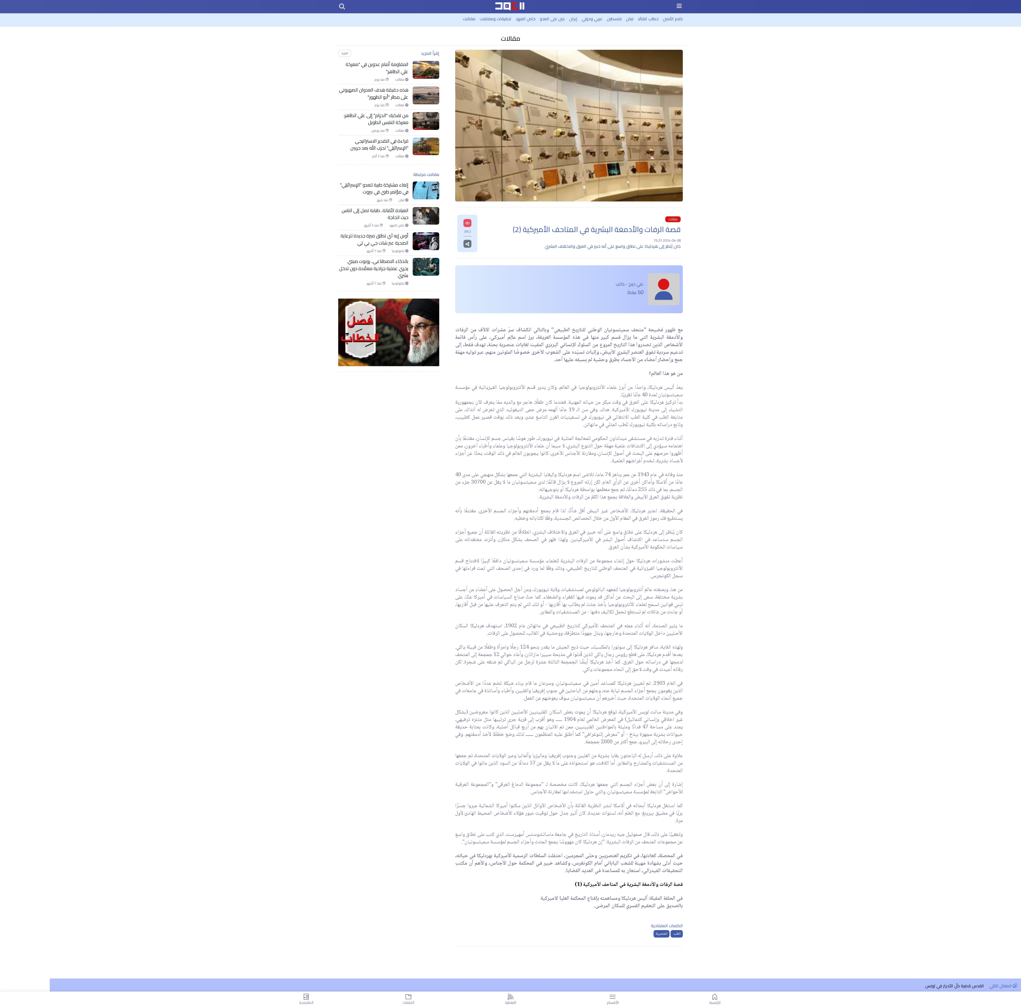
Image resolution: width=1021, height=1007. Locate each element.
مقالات (469, 18)
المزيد (344, 53)
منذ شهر (383, 200)
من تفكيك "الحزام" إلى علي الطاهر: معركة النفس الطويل (376, 119)
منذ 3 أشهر (372, 225)
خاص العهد (525, 18)
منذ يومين (378, 130)
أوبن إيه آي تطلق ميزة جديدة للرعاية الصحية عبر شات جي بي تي (374, 239)
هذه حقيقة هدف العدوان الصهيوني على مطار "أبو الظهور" (373, 93)
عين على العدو (552, 18)
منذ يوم (380, 79)
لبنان (629, 18)
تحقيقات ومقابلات (495, 18)
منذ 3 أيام (379, 156)
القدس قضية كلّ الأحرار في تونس (954, 986)
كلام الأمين (673, 18)
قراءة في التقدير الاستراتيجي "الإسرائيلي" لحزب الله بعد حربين (379, 145)
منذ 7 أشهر (374, 251)
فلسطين (614, 18)
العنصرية (661, 934)
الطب (677, 934)
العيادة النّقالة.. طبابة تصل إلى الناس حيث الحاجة (375, 214)
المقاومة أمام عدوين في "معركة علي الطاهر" (377, 68)
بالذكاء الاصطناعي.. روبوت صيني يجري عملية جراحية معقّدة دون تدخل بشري (373, 268)
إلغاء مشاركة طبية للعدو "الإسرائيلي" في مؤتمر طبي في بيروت (374, 188)
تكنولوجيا (398, 251)
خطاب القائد (648, 18)
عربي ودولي (592, 18)
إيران (573, 18)
